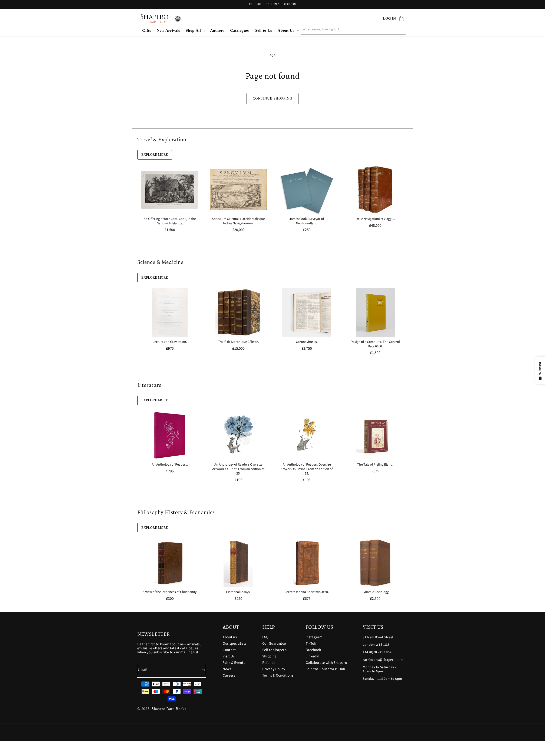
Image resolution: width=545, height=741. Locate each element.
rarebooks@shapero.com (383, 660)
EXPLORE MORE (154, 154)
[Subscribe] (200, 669)
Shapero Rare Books (169, 709)
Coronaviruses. (307, 342)
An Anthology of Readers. (170, 464)
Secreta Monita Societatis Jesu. (306, 592)
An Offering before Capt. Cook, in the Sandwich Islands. (170, 221)
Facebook (313, 650)
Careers (229, 675)
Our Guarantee (274, 643)
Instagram (314, 637)
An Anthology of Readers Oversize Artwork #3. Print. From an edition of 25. (238, 469)
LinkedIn (312, 656)
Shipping (269, 656)
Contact (229, 650)
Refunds (268, 662)
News (227, 669)
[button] (195, 30)
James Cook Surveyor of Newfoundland (306, 221)
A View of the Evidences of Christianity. (170, 592)
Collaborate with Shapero (326, 662)
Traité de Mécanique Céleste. (238, 342)
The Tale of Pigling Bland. (375, 464)
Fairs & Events (234, 662)
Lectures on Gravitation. (170, 342)
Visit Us (229, 656)
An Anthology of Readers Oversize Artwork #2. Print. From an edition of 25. (307, 469)
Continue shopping (273, 98)
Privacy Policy (273, 669)
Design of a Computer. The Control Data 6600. (375, 344)
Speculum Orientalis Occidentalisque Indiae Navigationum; (238, 221)
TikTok (311, 643)
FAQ (265, 637)
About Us (286, 30)
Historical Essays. (238, 592)
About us (230, 637)
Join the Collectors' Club (325, 669)
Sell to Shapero (274, 650)
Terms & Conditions (278, 675)
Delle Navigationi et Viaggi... (375, 219)
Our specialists (235, 643)
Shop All (193, 30)
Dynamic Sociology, (375, 592)
